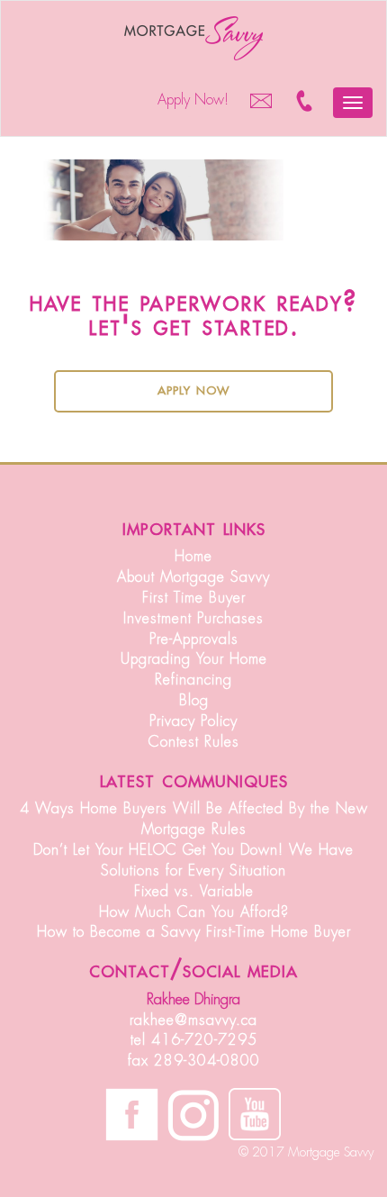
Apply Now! (193, 100)
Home (193, 556)
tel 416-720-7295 (193, 1040)
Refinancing (193, 680)
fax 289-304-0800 (194, 1061)
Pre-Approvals (193, 639)
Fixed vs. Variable (194, 891)
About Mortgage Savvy (193, 577)
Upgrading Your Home (194, 659)
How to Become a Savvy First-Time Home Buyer (194, 932)
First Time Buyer (194, 598)
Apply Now (194, 389)
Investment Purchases (193, 619)
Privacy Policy (193, 721)
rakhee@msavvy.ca (193, 1020)
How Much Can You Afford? (194, 912)
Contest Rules (193, 742)
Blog (194, 701)
